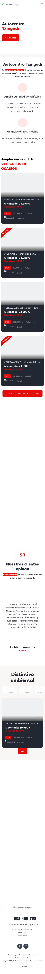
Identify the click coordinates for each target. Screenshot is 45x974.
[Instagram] (25, 946)
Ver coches (10, 37)
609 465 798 (24, 918)
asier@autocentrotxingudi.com (24, 924)
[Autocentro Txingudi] (11, 4)
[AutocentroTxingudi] (22, 31)
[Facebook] (19, 946)
